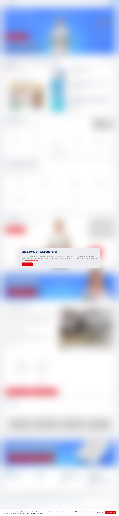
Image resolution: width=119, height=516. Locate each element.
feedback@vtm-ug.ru (31, 260)
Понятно (27, 264)
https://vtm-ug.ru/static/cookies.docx (32, 513)
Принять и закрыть (110, 512)
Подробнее (100, 512)
